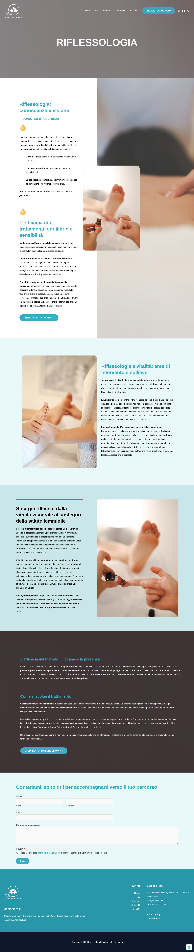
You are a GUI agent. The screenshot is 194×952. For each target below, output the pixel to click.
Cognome (70, 806)
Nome (19, 796)
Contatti (133, 10)
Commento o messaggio (28, 825)
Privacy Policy (153, 914)
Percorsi (106, 10)
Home (87, 10)
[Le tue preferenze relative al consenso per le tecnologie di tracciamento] (189, 947)
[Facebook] (183, 11)
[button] (111, 11)
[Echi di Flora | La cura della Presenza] (13, 10)
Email (19, 812)
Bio (96, 10)
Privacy (20, 849)
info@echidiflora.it (155, 900)
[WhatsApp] (187, 11)
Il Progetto (121, 10)
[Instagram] (179, 11)
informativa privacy (46, 853)
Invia (22, 861)
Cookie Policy (153, 918)
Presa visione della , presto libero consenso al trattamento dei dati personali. (63, 853)
